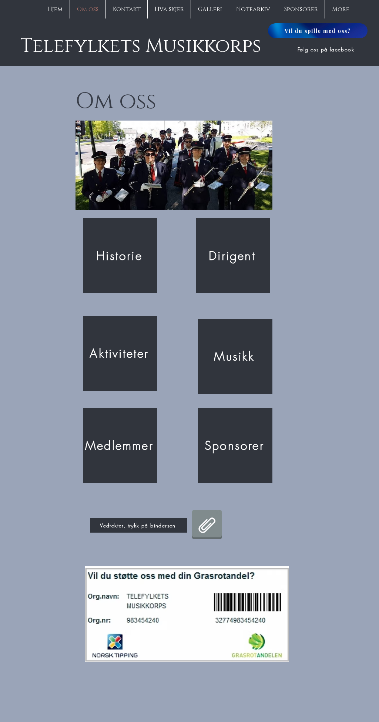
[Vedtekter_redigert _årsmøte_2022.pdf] (207, 525)
